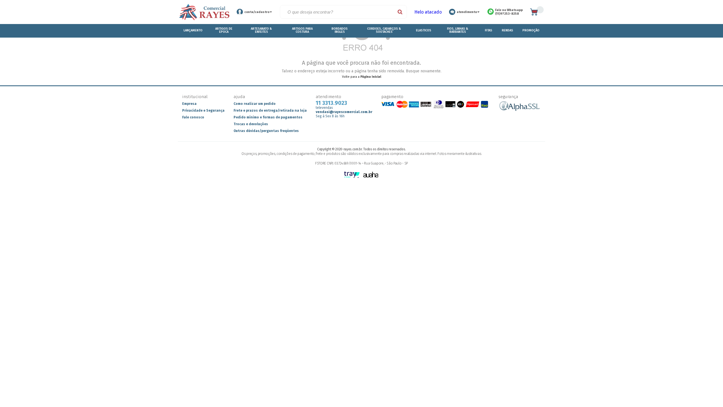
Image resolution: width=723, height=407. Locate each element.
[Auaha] (371, 175)
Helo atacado (428, 12)
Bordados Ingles (340, 30)
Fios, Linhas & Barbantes (457, 30)
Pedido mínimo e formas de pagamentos (268, 117)
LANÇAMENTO (193, 30)
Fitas (488, 30)
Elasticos (423, 30)
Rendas (508, 30)
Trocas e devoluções (251, 124)
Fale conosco (193, 117)
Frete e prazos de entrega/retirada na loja (270, 110)
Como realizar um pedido (255, 104)
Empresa (189, 104)
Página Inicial (370, 77)
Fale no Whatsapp (509, 12)
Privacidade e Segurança (203, 110)
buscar (400, 12)
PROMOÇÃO (531, 30)
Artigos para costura (302, 30)
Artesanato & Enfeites (261, 30)
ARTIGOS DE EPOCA (223, 30)
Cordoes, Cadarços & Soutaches (384, 30)
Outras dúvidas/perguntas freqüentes (266, 131)
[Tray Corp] (352, 175)
